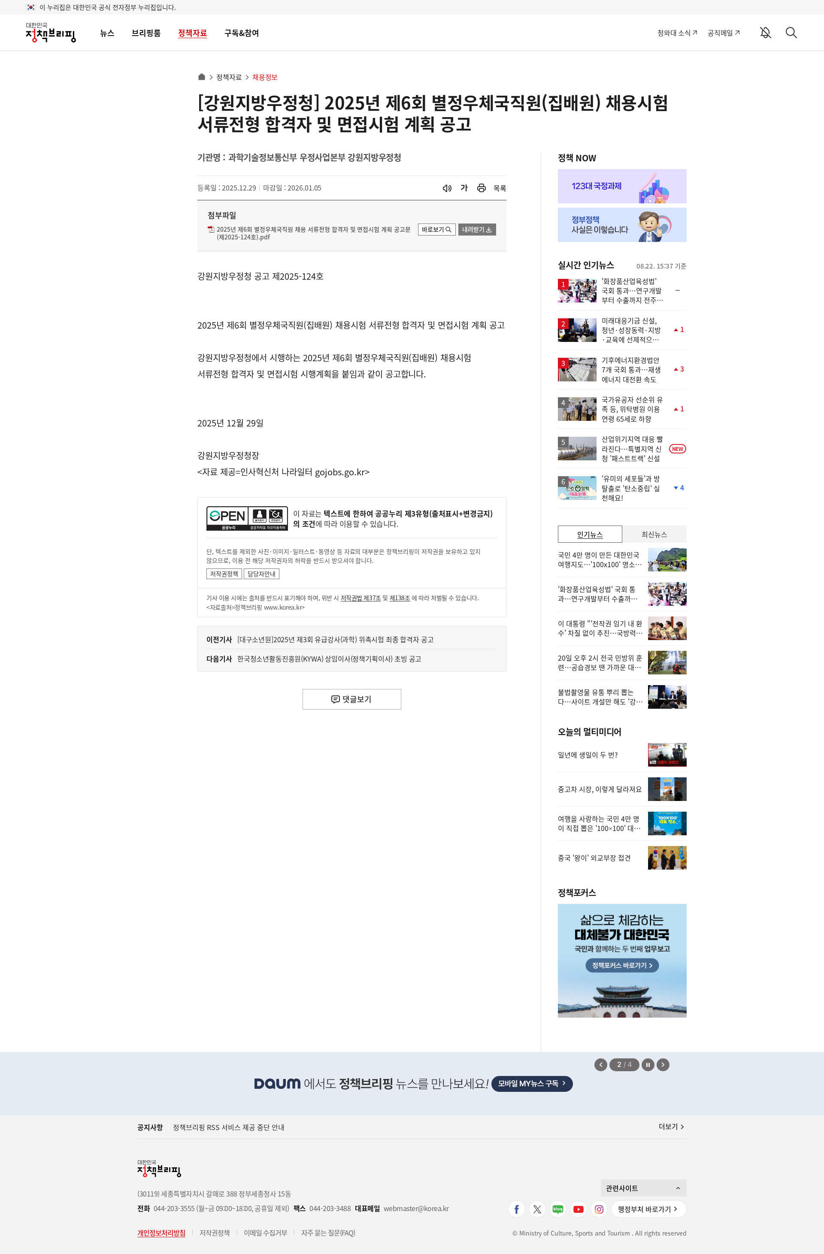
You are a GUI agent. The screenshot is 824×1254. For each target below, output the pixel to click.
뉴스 (107, 33)
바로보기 (433, 229)
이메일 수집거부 (265, 1232)
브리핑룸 (146, 33)
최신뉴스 (654, 534)
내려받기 (473, 229)
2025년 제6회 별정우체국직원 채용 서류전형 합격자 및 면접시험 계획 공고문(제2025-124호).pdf (314, 233)
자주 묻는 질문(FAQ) (328, 1232)
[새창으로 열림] (481, 188)
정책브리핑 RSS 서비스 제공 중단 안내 (229, 1127)
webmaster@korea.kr (416, 1208)
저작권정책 (224, 573)
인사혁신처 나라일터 (276, 471)
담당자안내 (262, 573)
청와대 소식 (674, 32)
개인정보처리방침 (161, 1232)
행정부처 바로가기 (644, 1209)
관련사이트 (622, 1188)
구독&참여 (241, 33)
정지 (648, 1064)
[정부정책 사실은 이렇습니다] (622, 225)
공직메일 (720, 32)
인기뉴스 (590, 534)
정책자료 (192, 33)
